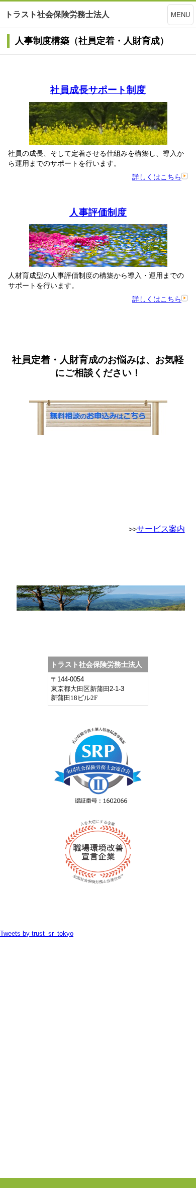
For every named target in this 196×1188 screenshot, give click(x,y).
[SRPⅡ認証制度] (98, 770)
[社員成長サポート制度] (98, 142)
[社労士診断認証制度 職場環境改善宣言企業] (98, 851)
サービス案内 (161, 529)
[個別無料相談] (98, 433)
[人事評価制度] (98, 264)
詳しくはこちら (156, 177)
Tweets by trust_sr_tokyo (36, 933)
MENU (180, 15)
